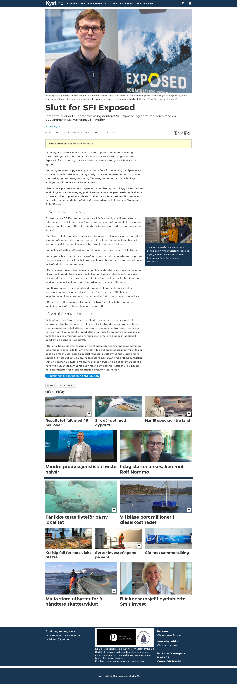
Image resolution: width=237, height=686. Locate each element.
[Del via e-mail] (189, 133)
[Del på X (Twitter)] (180, 133)
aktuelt (52, 386)
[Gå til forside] (54, 3)
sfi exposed (67, 386)
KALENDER (126, 3)
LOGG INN (111, 3)
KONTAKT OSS (76, 3)
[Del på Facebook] (176, 133)
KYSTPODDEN (144, 3)
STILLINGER (95, 3)
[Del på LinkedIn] (185, 133)
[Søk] (182, 3)
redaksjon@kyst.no (57, 639)
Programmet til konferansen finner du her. (73, 375)
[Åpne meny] (190, 3)
